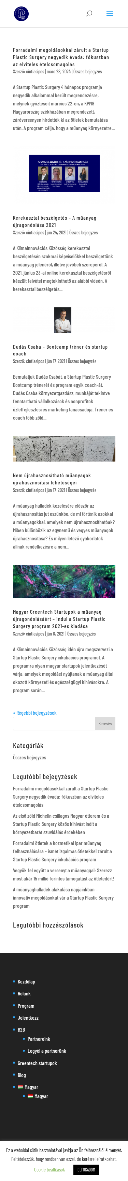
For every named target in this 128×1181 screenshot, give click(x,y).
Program (26, 1005)
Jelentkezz (28, 1017)
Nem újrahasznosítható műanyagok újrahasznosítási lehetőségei (52, 478)
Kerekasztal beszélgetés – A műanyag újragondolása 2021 (55, 221)
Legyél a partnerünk (47, 1050)
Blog (22, 1074)
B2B (21, 1029)
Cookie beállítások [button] (49, 1169)
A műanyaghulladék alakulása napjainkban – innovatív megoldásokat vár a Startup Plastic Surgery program (63, 897)
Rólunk (24, 993)
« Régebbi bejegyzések (35, 712)
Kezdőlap (26, 981)
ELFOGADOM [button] (86, 1169)
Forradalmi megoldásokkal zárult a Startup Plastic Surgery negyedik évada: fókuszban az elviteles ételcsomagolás (61, 56)
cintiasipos (35, 71)
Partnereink (39, 1038)
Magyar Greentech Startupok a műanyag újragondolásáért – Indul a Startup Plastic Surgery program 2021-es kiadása (59, 618)
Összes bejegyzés (87, 71)
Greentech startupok (37, 1063)
